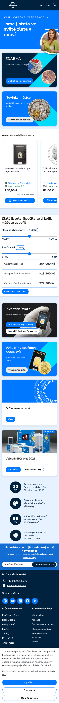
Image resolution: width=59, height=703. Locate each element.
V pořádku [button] (29, 682)
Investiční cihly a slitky (20, 324)
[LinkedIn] (20, 601)
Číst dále (13, 469)
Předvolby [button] (29, 690)
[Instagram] (5, 601)
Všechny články (32, 469)
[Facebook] (27, 601)
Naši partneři (8, 624)
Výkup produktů (16, 370)
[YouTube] (13, 601)
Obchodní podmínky (41, 629)
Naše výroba (8, 619)
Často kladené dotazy (43, 624)
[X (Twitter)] (35, 601)
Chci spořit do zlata (15, 291)
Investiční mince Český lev (22, 331)
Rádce (35, 641)
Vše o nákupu (38, 615)
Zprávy (5, 633)
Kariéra (5, 629)
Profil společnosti (11, 615)
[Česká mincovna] (13, 5)
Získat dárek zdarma (19, 81)
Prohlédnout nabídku (19, 119)
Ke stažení (7, 638)
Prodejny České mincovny (40, 635)
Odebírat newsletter (44, 564)
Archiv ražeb (8, 642)
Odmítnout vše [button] (29, 698)
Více (10, 419)
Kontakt (36, 619)
